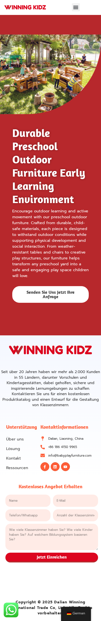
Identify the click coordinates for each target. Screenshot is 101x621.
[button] (76, 7)
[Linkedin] (55, 466)
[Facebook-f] (44, 466)
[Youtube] (65, 466)
